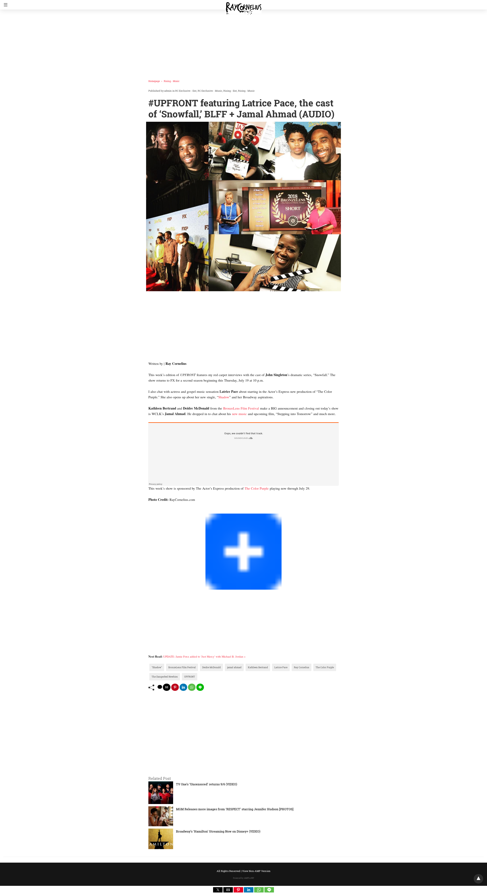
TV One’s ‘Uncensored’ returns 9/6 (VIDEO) (206, 784)
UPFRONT (189, 676)
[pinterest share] (175, 687)
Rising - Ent (230, 90)
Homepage (154, 81)
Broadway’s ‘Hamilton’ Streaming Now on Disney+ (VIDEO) (218, 831)
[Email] (162, 510)
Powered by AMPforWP (243, 878)
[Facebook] (149, 510)
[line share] (200, 687)
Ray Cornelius (301, 667)
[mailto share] (166, 687)
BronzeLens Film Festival (241, 408)
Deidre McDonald (211, 667)
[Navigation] (4, 5)
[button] (218, 889)
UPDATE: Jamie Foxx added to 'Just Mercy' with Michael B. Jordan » (204, 656)
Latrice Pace (280, 667)
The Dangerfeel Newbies (165, 676)
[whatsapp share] (192, 687)
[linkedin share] (183, 687)
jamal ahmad (234, 667)
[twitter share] (160, 687)
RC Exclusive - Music (210, 90)
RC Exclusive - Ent (186, 90)
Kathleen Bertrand (258, 667)
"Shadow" (157, 667)
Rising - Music (171, 81)
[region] (242, 42)
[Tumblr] (159, 510)
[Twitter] (152, 510)
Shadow (223, 397)
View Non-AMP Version (256, 871)
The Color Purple (257, 488)
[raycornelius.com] (243, 7)
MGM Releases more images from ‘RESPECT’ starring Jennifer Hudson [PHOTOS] (234, 809)
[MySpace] (156, 510)
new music (239, 413)
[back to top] (478, 879)
